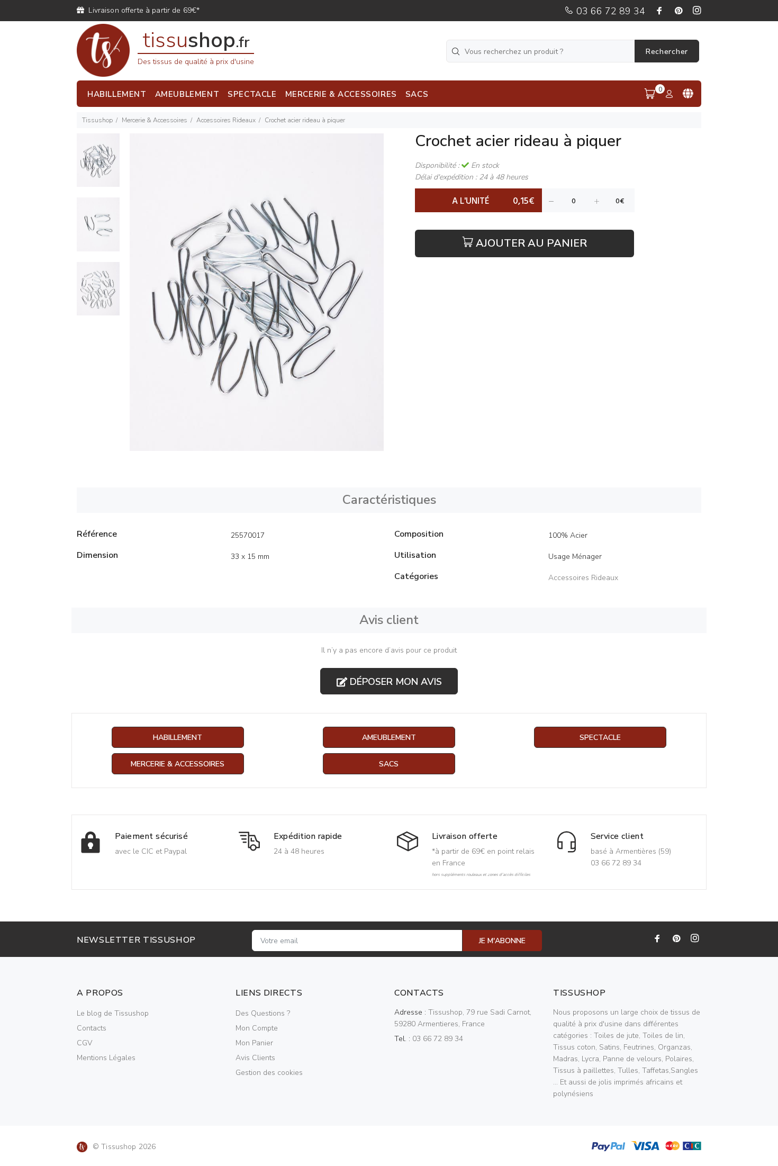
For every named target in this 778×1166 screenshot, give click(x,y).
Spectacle (600, 738)
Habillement (177, 738)
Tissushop (97, 120)
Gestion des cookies (269, 1073)
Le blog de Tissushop (113, 1013)
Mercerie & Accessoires (154, 120)
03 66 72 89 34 (609, 11)
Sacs (389, 764)
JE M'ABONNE (502, 941)
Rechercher (667, 52)
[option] (98, 165)
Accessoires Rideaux (226, 120)
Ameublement (389, 738)
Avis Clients (255, 1058)
